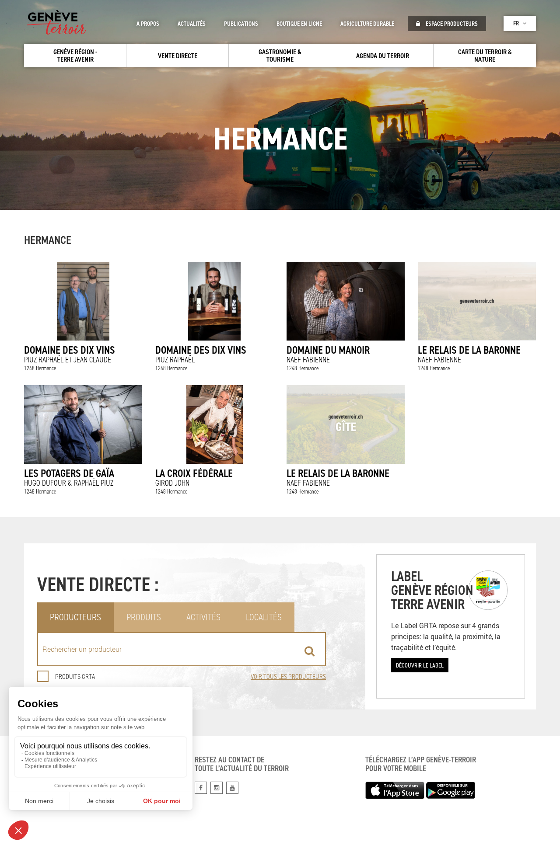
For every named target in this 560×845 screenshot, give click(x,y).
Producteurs (75, 617)
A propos (147, 24)
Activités (203, 617)
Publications (241, 24)
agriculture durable (367, 24)
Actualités (192, 24)
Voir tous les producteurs (288, 676)
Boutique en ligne (299, 24)
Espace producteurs (451, 24)
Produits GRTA (75, 676)
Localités (264, 617)
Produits (143, 617)
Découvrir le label (420, 665)
